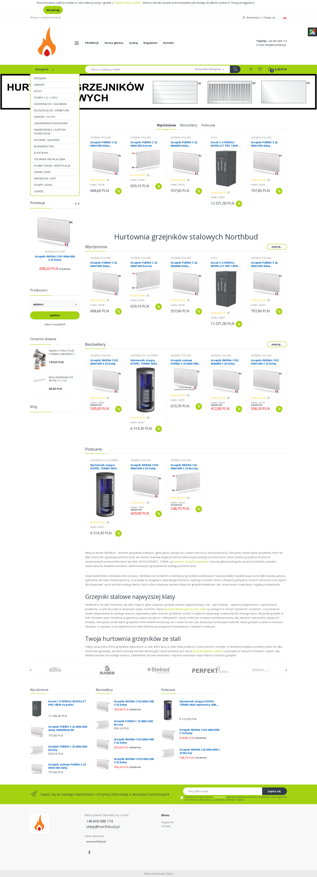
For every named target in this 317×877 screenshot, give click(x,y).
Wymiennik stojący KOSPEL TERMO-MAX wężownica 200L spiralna (143, 362)
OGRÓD (38, 191)
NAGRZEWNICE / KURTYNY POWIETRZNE (50, 131)
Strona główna (114, 43)
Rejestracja (252, 17)
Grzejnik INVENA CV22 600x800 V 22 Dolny (224, 362)
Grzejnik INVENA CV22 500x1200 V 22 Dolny (265, 362)
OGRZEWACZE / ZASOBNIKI (50, 104)
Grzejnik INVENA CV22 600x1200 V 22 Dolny (104, 362)
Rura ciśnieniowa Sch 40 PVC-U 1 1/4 (61, 379)
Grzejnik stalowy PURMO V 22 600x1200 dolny (67, 766)
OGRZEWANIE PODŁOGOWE (51, 123)
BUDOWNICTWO (44, 146)
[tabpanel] (158, 92)
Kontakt (168, 43)
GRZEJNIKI (40, 78)
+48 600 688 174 (277, 41)
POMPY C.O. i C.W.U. (46, 97)
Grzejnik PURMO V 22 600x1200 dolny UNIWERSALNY (264, 144)
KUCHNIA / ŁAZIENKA (46, 140)
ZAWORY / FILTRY (44, 117)
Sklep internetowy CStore (158, 873)
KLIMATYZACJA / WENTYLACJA (52, 165)
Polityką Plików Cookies (128, 2)
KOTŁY (38, 91)
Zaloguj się (269, 17)
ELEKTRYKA (41, 152)
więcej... (277, 246)
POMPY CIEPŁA (43, 185)
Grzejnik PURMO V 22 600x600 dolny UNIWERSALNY (184, 144)
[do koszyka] (118, 191)
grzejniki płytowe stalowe (207, 651)
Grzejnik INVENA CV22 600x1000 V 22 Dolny (144, 466)
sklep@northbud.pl (275, 45)
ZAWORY (39, 84)
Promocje (37, 203)
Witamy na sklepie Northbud (45, 17)
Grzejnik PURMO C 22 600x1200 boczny (143, 144)
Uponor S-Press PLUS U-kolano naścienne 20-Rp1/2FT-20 (62, 352)
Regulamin (150, 43)
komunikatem (220, 797)
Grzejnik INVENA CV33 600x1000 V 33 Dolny (55, 258)
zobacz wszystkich (55, 324)
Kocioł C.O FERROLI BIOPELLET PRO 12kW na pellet (226, 144)
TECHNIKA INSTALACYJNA (49, 159)
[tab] (166, 125)
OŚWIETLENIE (42, 172)
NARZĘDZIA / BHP (45, 178)
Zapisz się (274, 791)
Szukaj (133, 43)
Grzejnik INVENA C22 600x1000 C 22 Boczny (184, 466)
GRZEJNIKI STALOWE (55, 251)
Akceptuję (53, 10)
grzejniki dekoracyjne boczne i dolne (186, 609)
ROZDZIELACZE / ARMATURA (51, 110)
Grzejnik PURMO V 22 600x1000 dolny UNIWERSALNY (103, 144)
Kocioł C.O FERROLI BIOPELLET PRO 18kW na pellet (67, 703)
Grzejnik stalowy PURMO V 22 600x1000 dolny (184, 362)
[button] (209, 69)
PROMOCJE (92, 43)
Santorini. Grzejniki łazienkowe (191, 561)
